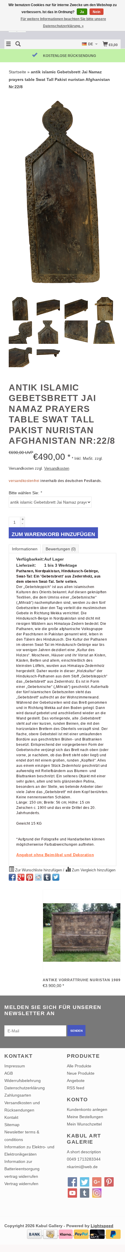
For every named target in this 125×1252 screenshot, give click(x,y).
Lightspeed (102, 1225)
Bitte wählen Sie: (25, 492)
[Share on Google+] (20, 877)
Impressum (14, 1066)
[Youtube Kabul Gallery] (72, 1193)
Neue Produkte (80, 1073)
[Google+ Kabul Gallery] (96, 1182)
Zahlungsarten (17, 1095)
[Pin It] (29, 877)
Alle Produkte (79, 1066)
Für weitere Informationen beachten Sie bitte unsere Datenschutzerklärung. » (63, 22)
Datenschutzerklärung (24, 1087)
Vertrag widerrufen (21, 1183)
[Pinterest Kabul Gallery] (109, 1182)
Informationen (25, 549)
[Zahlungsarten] (35, 1234)
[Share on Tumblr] (47, 877)
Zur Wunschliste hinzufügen (38, 870)
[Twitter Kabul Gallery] (84, 1182)
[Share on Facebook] (12, 877)
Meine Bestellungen (85, 1116)
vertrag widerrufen (21, 1176)
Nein (96, 12)
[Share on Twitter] (55, 877)
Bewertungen (61, 549)
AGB (8, 1073)
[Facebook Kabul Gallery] (72, 1182)
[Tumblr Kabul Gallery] (84, 1193)
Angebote (76, 1080)
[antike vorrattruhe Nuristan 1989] (81, 932)
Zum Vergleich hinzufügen (93, 870)
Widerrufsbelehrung (22, 1080)
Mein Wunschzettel (84, 1124)
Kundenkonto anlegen (87, 1109)
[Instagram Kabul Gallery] (96, 1193)
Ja (82, 12)
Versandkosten (56, 469)
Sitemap (11, 1124)
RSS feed (75, 1087)
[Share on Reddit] (38, 877)
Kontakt (11, 1117)
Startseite (17, 72)
